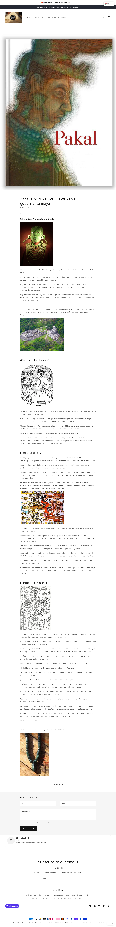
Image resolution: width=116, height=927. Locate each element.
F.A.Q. (67, 895)
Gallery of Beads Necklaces (41, 898)
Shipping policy (69, 922)
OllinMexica (19, 923)
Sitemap (81, 898)
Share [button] (24, 214)
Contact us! (67, 2)
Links (74, 898)
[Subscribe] (74, 878)
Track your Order (30, 895)
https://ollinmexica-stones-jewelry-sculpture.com (31, 842)
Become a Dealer (58, 895)
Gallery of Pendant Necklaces (61, 898)
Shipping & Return (44, 895)
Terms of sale (92, 922)
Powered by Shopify (27, 923)
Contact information (81, 922)
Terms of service (59, 922)
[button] (29, 17)
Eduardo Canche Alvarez (29, 721)
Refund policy (39, 922)
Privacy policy (48, 922)
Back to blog (59, 784)
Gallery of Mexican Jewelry (80, 895)
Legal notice (101, 922)
